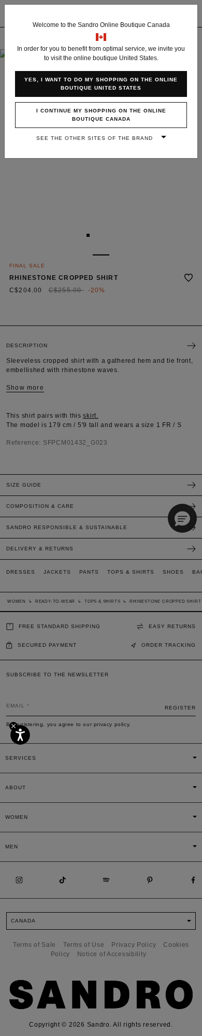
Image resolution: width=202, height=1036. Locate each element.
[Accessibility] (20, 735)
